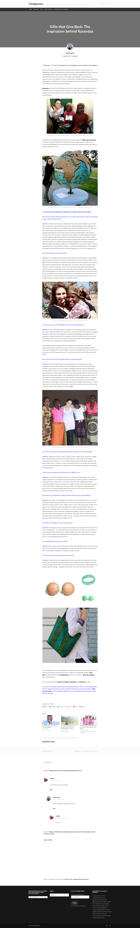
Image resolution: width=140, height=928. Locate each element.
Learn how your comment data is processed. (76, 879)
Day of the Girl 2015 (47, 751)
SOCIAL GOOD (53, 741)
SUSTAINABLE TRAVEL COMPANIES (61, 9)
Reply (51, 789)
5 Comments (75, 56)
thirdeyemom (70, 53)
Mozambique (75, 738)
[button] (60, 589)
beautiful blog (64, 675)
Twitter (59, 682)
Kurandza (45, 88)
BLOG (41, 9)
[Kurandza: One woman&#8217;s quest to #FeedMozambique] (51, 720)
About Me (36, 9)
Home (30, 9)
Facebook (66, 682)
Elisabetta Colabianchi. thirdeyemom (50, 738)
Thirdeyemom (35, 4)
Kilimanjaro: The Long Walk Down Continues (86, 751)
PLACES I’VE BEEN (48, 9)
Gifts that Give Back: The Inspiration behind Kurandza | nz (65, 770)
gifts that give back (63, 738)
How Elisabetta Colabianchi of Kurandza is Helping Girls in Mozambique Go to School (68, 727)
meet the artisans (89, 675)
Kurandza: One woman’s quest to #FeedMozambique (49, 726)
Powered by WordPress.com (34, 925)
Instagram (73, 682)
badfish (52, 778)
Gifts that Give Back (46, 741)
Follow (74, 903)
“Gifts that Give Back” (89, 140)
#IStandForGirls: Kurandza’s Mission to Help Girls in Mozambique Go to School (88, 727)
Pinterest (82, 682)
